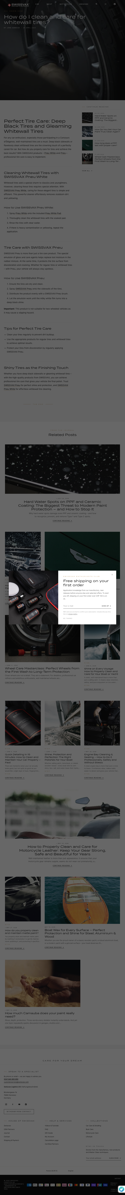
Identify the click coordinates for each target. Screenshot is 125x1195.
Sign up (105, 606)
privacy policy (72, 614)
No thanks (67, 618)
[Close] (112, 574)
